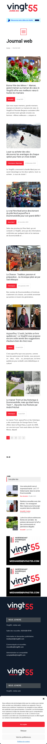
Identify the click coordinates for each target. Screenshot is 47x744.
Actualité (10, 99)
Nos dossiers (24, 496)
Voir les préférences (23, 737)
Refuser (23, 731)
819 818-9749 (26, 631)
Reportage (19, 163)
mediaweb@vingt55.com (15, 639)
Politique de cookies (23, 741)
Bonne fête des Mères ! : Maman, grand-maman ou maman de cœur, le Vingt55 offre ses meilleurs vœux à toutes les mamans (22, 89)
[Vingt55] (22, 9)
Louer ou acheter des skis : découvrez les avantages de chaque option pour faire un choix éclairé (22, 154)
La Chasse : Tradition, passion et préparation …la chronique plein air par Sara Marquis (23, 277)
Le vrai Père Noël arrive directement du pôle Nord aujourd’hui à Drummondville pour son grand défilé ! (23, 213)
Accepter (23, 724)
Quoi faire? (11, 222)
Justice (28, 511)
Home (8, 48)
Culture (10, 347)
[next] (15, 527)
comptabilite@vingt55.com (15, 655)
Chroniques (11, 163)
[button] (43, 699)
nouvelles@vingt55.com (15, 647)
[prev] (15, 487)
